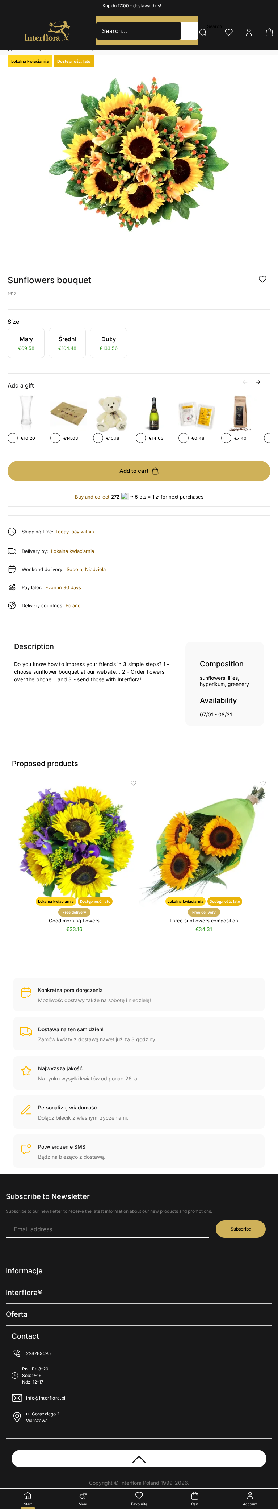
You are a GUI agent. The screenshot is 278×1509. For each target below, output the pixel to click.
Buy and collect (92, 497)
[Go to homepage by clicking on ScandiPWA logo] (47, 31)
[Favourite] (229, 32)
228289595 (38, 1353)
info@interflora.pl (46, 1398)
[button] (189, 31)
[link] (26, 344)
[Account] (249, 32)
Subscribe (241, 1229)
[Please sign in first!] (262, 279)
